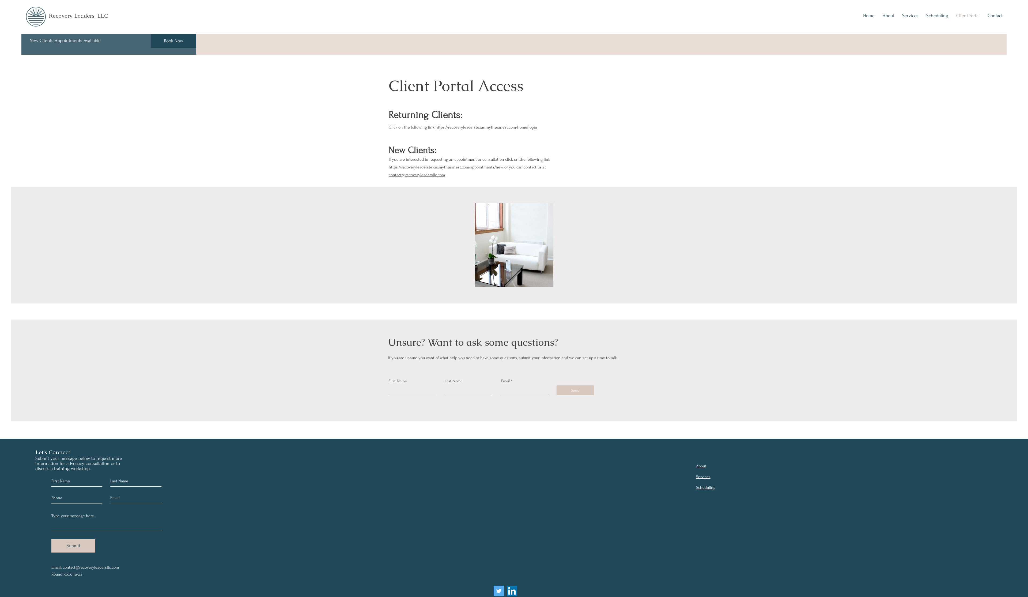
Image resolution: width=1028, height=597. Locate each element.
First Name (397, 381)
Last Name (454, 381)
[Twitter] (499, 591)
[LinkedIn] (512, 591)
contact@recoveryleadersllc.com (417, 174)
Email (505, 381)
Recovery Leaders (72, 15)
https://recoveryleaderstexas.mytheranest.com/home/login (486, 127)
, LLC (101, 15)
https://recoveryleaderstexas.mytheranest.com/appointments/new (446, 167)
